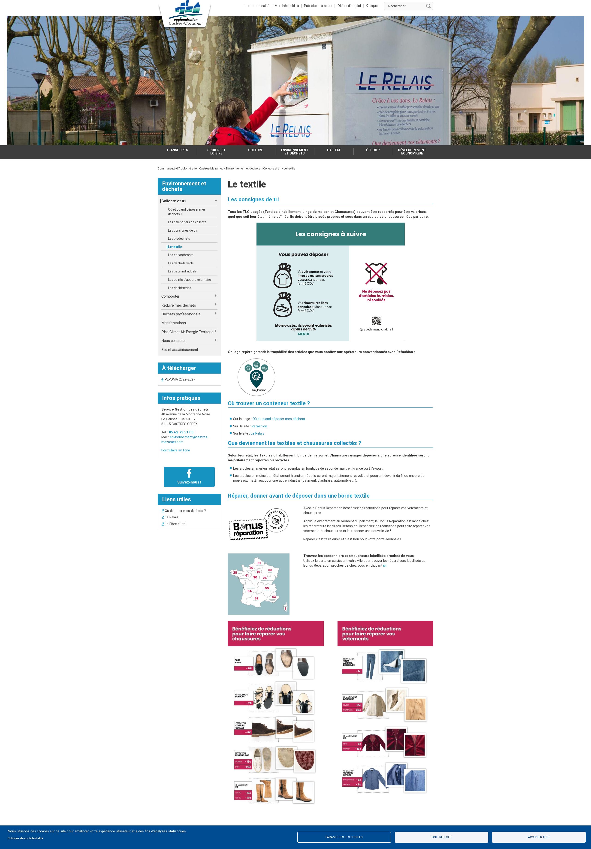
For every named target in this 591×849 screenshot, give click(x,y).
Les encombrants (180, 255)
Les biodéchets (179, 238)
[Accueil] (185, 15)
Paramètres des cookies (344, 837)
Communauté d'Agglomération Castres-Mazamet (190, 168)
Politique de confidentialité (25, 838)
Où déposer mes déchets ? (185, 511)
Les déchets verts (181, 263)
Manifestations (173, 323)
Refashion (259, 426)
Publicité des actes (318, 6)
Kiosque (372, 6)
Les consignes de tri (182, 230)
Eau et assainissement (179, 349)
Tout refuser (441, 837)
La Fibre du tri (175, 524)
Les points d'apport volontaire (189, 279)
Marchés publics (287, 6)
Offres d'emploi (349, 6)
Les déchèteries (179, 288)
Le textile (175, 247)
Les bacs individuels (182, 271)
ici (384, 565)
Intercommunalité (256, 6)
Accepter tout (539, 837)
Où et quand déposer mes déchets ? (187, 212)
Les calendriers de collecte (187, 222)
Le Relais (171, 517)
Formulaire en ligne (175, 450)
